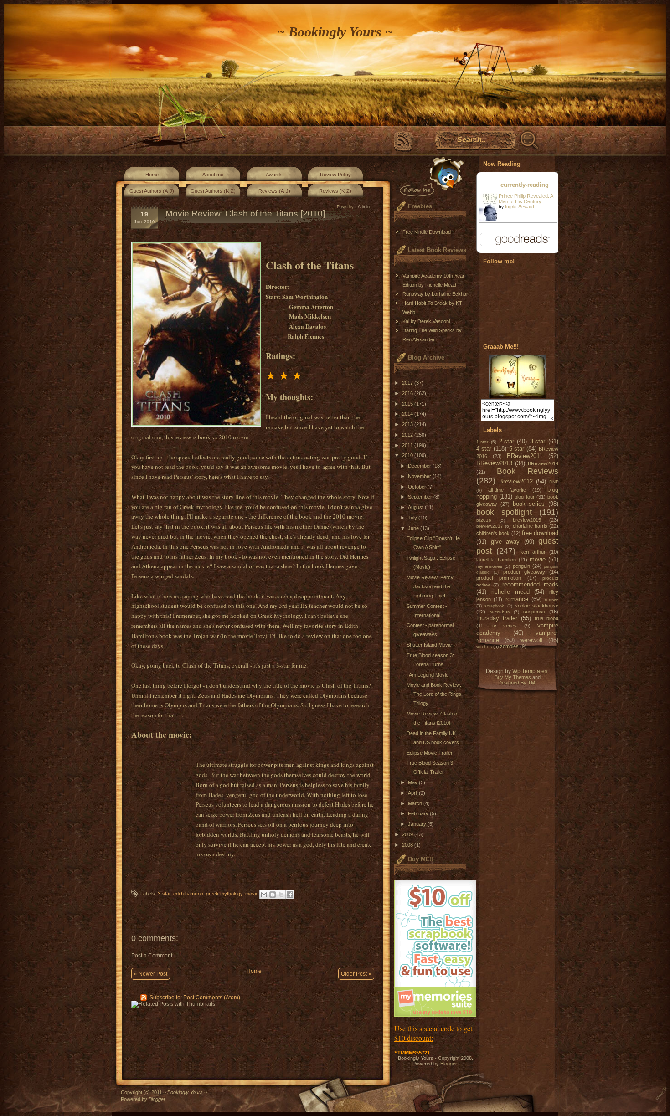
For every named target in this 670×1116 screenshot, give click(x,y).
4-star (483, 448)
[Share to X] (281, 894)
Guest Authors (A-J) (151, 191)
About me (212, 174)
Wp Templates (529, 671)
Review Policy (335, 174)
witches (484, 646)
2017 (408, 383)
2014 (408, 414)
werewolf (531, 640)
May (413, 782)
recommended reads (530, 584)
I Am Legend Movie (427, 675)
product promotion (498, 578)
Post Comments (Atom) (211, 997)
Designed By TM (516, 682)
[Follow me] (429, 176)
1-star (482, 441)
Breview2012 (516, 481)
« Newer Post (150, 974)
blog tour (524, 496)
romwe (551, 599)
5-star (516, 448)
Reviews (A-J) (274, 191)
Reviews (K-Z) (335, 191)
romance (516, 599)
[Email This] (263, 894)
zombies (509, 646)
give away (505, 541)
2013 (408, 424)
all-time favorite (507, 490)
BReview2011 (524, 456)
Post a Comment (151, 955)
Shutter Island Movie (429, 645)
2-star (506, 441)
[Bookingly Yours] (517, 396)
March (415, 803)
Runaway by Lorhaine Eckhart (435, 294)
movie (251, 893)
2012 (408, 434)
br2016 (483, 520)
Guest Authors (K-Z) (213, 191)
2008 (408, 845)
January (418, 824)
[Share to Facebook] (289, 894)
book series (529, 503)
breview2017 (489, 526)
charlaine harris (530, 526)
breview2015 (527, 520)
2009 (408, 834)
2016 (408, 393)
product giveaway (524, 572)
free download (540, 533)
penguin (521, 566)
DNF (553, 481)
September (420, 496)
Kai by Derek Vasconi (426, 321)
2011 (408, 445)
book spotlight (504, 512)
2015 (408, 403)
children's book (493, 533)
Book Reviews (528, 471)
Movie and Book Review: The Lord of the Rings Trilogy (434, 694)
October (418, 486)
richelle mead (510, 591)
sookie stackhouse (536, 605)
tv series (504, 625)
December (420, 465)
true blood (546, 618)
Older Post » (356, 974)
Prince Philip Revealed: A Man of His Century (526, 198)
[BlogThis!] (272, 894)
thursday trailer (496, 618)
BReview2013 (494, 463)
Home (152, 174)
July (413, 517)
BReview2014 (543, 463)
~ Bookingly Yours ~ (335, 31)
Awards (274, 174)
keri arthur (533, 552)
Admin (364, 207)
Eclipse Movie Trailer (430, 753)
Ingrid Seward (519, 206)
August (416, 507)
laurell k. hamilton (496, 559)
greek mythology (224, 893)
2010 (408, 455)
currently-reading (524, 184)
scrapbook (494, 606)
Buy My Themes (513, 677)
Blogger (448, 1063)
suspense (534, 611)
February (419, 813)
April (413, 793)
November (420, 476)
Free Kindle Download (426, 232)
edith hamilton (188, 893)
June (414, 528)
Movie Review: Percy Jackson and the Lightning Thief (430, 586)
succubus (500, 611)
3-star (164, 893)
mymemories (489, 566)
